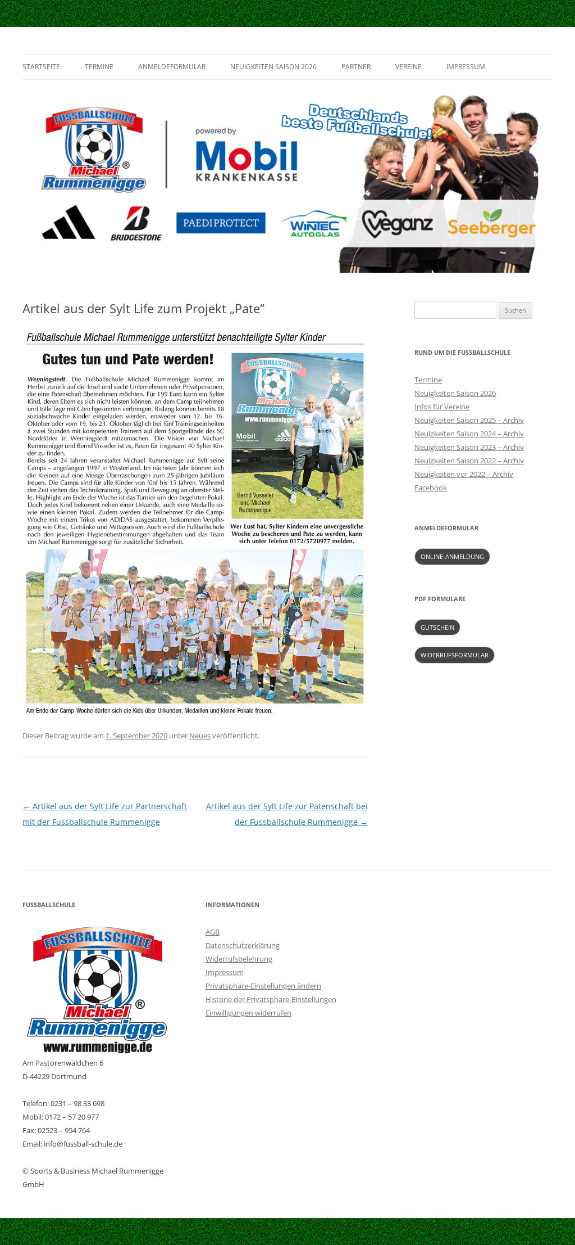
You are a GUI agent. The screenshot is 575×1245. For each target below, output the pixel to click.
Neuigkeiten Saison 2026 (273, 66)
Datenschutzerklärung (243, 945)
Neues (200, 735)
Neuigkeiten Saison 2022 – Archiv (469, 460)
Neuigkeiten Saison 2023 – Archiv (469, 447)
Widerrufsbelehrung (239, 959)
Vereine (408, 66)
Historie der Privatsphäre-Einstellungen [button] (271, 999)
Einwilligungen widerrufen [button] (248, 1013)
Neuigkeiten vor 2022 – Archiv (463, 474)
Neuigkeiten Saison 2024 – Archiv (469, 433)
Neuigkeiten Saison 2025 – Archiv (469, 420)
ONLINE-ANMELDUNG (452, 556)
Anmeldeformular (172, 66)
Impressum (465, 66)
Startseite (41, 66)
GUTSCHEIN (437, 627)
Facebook (430, 487)
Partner (356, 66)
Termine (99, 66)
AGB (213, 932)
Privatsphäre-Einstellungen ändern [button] (263, 986)
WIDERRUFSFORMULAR (455, 655)
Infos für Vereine (441, 407)
